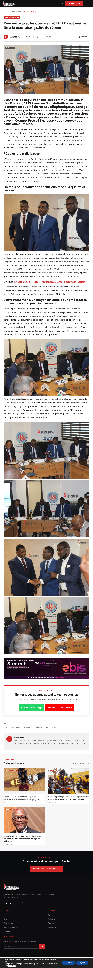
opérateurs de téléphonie (33, 727)
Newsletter (74, 4)
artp (6, 727)
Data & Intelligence (11, 927)
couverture (16, 727)
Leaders (7, 931)
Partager (84, 37)
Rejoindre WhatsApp (31, 707)
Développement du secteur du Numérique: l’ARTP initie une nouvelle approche (50, 281)
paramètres (12, 966)
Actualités (16, 12)
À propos (51, 915)
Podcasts (51, 919)
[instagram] (22, 903)
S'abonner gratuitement (45, 869)
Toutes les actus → (80, 763)
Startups (7, 919)
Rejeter (82, 963)
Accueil (7, 12)
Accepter (68, 963)
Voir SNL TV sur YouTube (60, 707)
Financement (8, 923)
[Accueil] (9, 3)
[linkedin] (6, 903)
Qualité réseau (51, 727)
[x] (17, 903)
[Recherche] (63, 4)
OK (42, 946)
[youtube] (11, 903)
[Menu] (87, 4)
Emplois (51, 923)
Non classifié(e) (29, 12)
